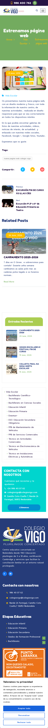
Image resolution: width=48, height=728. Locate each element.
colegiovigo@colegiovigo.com (22, 492)
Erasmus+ (13, 415)
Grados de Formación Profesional (24, 636)
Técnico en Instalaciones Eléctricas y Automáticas (21, 455)
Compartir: (8, 169)
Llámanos (24, 507)
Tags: (5, 150)
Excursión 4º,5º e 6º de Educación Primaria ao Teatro (27, 206)
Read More (9, 281)
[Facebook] (23, 169)
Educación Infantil (17, 407)
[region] (24, 703)
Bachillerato (13, 641)
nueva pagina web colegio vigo (17, 158)
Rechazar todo (24, 722)
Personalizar (24, 715)
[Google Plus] (42, 169)
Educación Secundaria (19, 632)
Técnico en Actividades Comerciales (20, 440)
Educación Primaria (18, 411)
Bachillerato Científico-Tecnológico (20, 397)
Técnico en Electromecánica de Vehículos (24, 448)
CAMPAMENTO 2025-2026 (21, 257)
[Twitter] (32, 169)
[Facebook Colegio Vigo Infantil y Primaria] (5, 574)
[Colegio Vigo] (14, 10)
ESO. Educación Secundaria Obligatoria (22, 421)
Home (9, 39)
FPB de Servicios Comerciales (23, 434)
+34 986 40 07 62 (16, 488)
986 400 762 (22, 3)
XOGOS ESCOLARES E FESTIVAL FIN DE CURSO (29, 349)
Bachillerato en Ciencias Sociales (25, 402)
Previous (19, 187)
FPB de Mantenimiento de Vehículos (21, 429)
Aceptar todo (24, 708)
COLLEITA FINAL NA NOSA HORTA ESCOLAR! (29, 366)
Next (18, 200)
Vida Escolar (11, 95)
